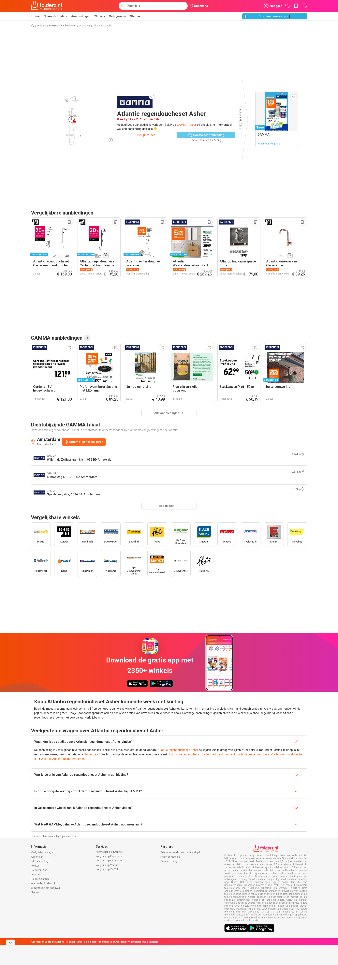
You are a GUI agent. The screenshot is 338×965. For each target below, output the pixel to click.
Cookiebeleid (150, 941)
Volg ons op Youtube (108, 865)
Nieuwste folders (55, 16)
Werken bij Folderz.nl (43, 883)
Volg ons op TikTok (107, 869)
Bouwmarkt (91, 754)
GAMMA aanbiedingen (56, 338)
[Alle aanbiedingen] (87, 338)
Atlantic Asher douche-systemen (63, 759)
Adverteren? (38, 856)
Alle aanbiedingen (41, 861)
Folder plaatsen (40, 878)
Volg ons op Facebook (109, 856)
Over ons (36, 874)
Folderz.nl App (39, 869)
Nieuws (35, 892)
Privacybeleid (133, 941)
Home (35, 16)
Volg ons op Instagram (109, 860)
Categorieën (117, 16)
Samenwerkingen (170, 861)
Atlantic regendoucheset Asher (177, 750)
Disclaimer (90, 941)
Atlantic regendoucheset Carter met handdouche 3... (202, 754)
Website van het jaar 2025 (45, 887)
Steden (135, 16)
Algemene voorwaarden (111, 941)
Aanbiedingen (80, 16)
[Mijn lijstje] (304, 6)
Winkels (99, 16)
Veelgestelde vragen (42, 852)
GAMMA (53, 25)
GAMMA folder (186, 124)
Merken (35, 865)
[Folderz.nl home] (46, 6)
